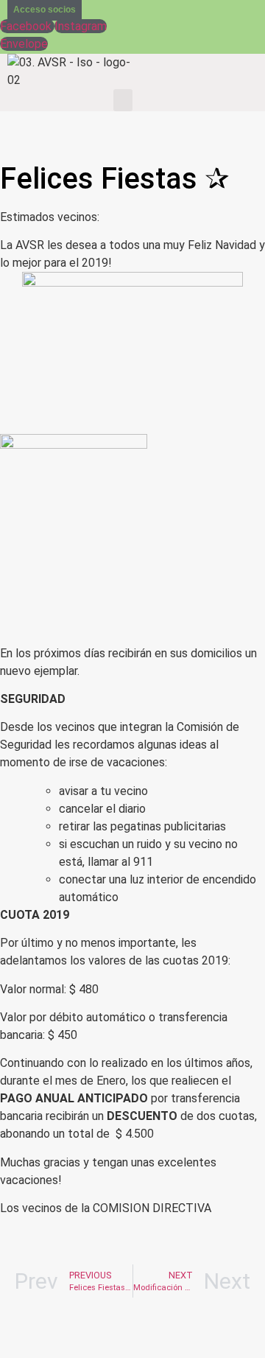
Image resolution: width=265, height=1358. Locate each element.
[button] (122, 100)
